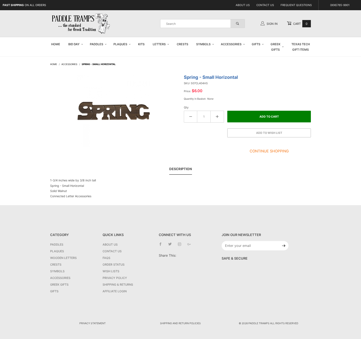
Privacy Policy (115, 278)
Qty (186, 107)
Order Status (114, 264)
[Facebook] (162, 245)
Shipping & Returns (118, 284)
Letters (159, 44)
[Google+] (190, 245)
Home (55, 44)
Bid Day (74, 44)
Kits (141, 44)
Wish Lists (111, 271)
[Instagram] (181, 245)
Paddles (96, 44)
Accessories (231, 44)
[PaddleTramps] (81, 23)
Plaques (120, 44)
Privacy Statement (92, 323)
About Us (243, 5)
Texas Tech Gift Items (300, 46)
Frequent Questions (296, 5)
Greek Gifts (275, 46)
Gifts (256, 44)
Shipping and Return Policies (180, 323)
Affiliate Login (115, 291)
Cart (300, 23)
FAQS (106, 258)
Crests (182, 44)
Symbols (203, 44)
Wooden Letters (63, 258)
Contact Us (265, 5)
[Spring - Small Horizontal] (113, 113)
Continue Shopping (269, 151)
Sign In (272, 23)
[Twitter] (171, 245)
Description (180, 169)
